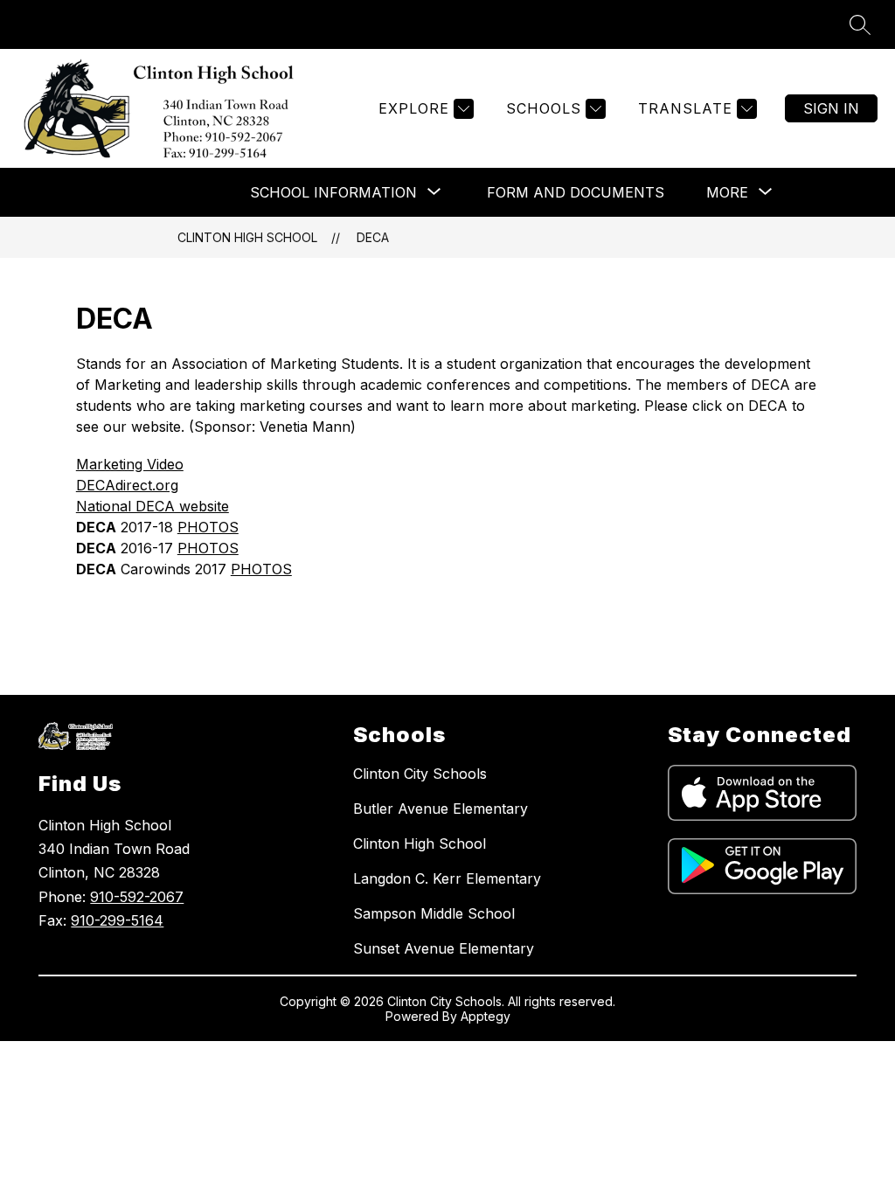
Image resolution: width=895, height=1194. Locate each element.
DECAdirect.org (127, 485)
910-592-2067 (137, 897)
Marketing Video (130, 464)
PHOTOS (208, 527)
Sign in (831, 108)
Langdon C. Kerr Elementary (447, 878)
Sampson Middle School (434, 913)
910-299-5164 (117, 920)
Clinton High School (247, 237)
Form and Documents (575, 192)
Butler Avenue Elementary (440, 808)
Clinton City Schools (420, 773)
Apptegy (485, 1016)
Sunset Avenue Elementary (443, 948)
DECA (373, 237)
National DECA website (152, 506)
